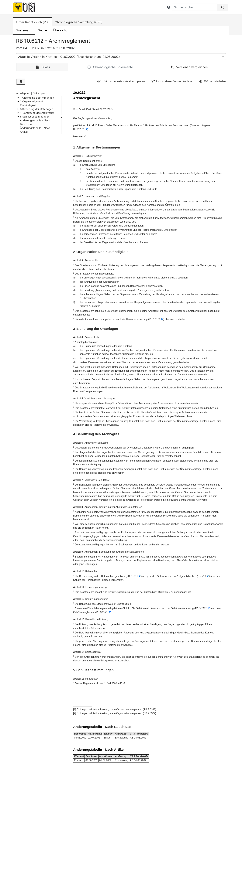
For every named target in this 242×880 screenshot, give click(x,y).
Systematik (24, 30)
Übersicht (60, 30)
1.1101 (156, 319)
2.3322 (151, 709)
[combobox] (121, 56)
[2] (169, 592)
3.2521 (104, 612)
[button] (169, 7)
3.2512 (203, 608)
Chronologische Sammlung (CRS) (78, 22)
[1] (84, 391)
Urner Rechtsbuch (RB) (32, 22)
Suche (42, 30)
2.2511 (81, 129)
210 (204, 576)
